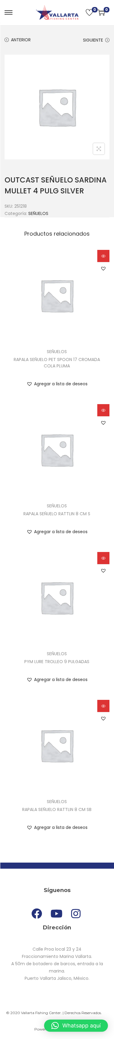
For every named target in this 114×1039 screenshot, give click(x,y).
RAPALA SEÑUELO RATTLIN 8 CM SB (57, 809)
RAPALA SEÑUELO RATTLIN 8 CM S (56, 514)
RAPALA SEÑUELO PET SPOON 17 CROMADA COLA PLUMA (57, 362)
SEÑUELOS (38, 213)
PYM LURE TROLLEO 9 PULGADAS (56, 662)
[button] (103, 268)
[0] (89, 12)
